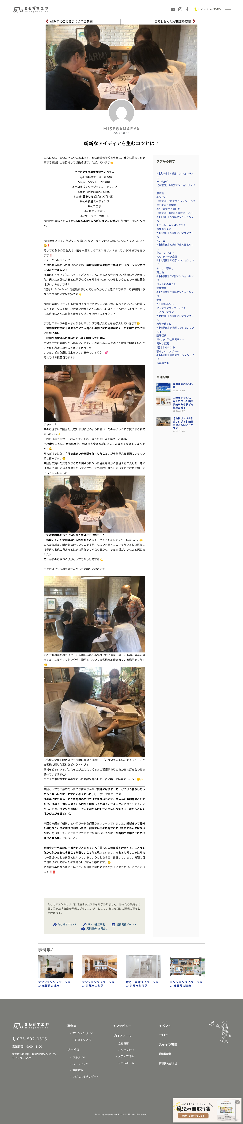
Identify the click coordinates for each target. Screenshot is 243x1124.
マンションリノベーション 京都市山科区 (98, 984)
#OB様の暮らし (165, 304)
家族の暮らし (163, 323)
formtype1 (162, 181)
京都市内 (161, 288)
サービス (73, 1050)
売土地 (160, 272)
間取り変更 (162, 343)
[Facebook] (187, 9)
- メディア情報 (125, 1056)
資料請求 (165, 1054)
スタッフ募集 (168, 1044)
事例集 (71, 1026)
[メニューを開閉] (228, 9)
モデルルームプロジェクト (171, 225)
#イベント (162, 197)
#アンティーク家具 (166, 256)
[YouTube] (173, 9)
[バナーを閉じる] (237, 1102)
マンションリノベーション (171, 308)
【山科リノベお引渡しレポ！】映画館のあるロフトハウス (183, 423)
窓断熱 (160, 193)
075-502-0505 (209, 9)
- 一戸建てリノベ (80, 1040)
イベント (165, 1026)
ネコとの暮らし (165, 268)
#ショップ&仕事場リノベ (170, 339)
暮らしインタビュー (167, 351)
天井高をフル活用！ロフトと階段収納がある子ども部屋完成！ (183, 402)
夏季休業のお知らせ (183, 385)
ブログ (163, 1035)
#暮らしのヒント (165, 347)
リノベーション (165, 312)
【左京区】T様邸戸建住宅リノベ (174, 213)
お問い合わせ (168, 1063)
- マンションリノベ (82, 1033)
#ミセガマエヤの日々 (168, 209)
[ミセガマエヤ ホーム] (30, 9)
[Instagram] (180, 9)
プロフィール (122, 1036)
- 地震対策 (76, 1070)
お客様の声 (162, 363)
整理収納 (161, 335)
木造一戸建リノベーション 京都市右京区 (142, 984)
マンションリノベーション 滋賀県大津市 (54, 984)
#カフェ (160, 240)
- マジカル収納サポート (84, 1077)
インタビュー (122, 1026)
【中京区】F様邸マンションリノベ (175, 201)
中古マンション (165, 252)
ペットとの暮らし (166, 284)
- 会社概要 (122, 1044)
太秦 (158, 300)
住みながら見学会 (166, 205)
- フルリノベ (78, 1057)
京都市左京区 (163, 229)
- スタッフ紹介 (125, 1050)
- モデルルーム (125, 1063)
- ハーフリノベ (79, 1064)
